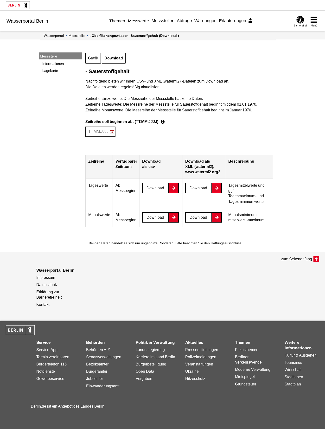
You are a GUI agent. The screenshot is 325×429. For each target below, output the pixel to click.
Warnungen (205, 20)
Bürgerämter (96, 371)
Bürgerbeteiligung (151, 364)
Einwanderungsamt (102, 386)
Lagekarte (50, 71)
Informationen (53, 64)
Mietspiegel (245, 377)
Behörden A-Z (98, 350)
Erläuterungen (232, 20)
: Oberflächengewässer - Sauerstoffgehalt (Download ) (134, 36)
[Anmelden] (251, 21)
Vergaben (144, 379)
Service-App (46, 350)
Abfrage (184, 20)
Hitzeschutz (195, 379)
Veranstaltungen (199, 364)
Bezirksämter (97, 364)
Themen (117, 21)
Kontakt (42, 304)
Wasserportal (54, 36)
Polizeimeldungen (200, 357)
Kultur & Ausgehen (301, 355)
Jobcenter (94, 379)
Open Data (145, 371)
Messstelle (77, 36)
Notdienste (45, 371)
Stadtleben (294, 377)
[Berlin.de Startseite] (18, 5)
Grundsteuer (245, 384)
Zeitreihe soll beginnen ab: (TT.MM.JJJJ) (124, 122)
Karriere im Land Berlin (155, 357)
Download (113, 58)
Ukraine (192, 371)
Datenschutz (47, 285)
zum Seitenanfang (296, 259)
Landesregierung (150, 350)
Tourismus (293, 362)
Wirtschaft (293, 370)
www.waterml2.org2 (202, 172)
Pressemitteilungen (201, 350)
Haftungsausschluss (226, 243)
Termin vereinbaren (52, 357)
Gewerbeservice (50, 379)
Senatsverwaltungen (103, 357)
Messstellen (163, 20)
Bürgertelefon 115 (51, 364)
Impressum (45, 277)
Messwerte (138, 21)
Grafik (93, 58)
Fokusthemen (246, 350)
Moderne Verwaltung (252, 369)
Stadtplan (293, 384)
